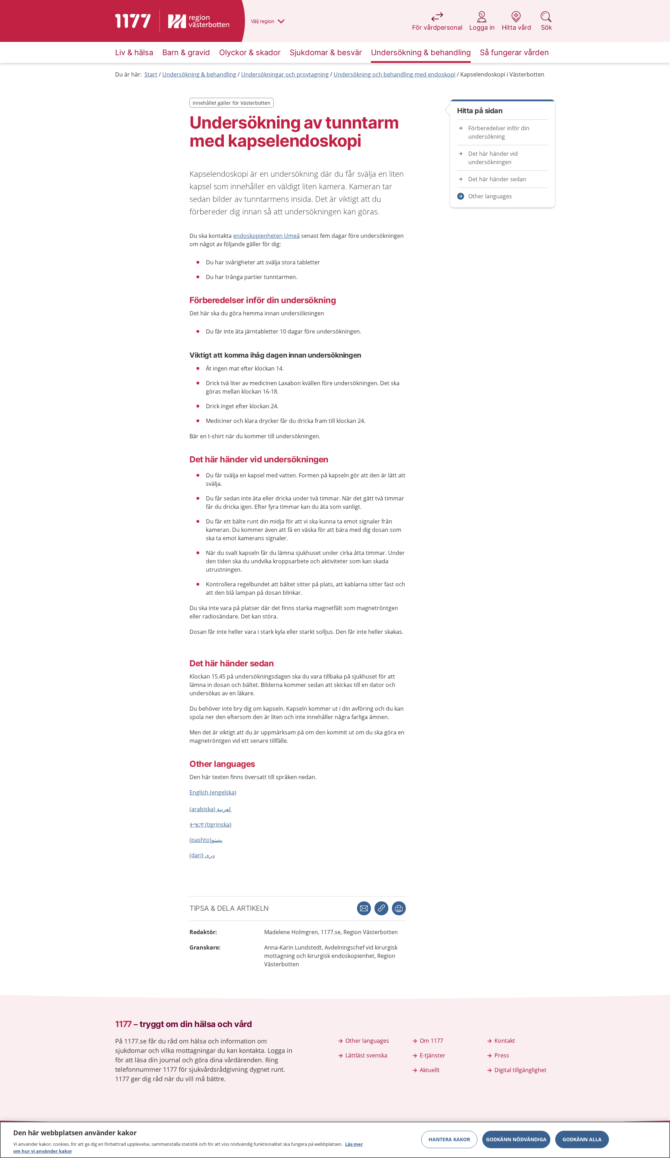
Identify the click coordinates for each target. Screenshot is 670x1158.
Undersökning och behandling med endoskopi (394, 74)
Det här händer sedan (497, 179)
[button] (399, 908)
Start (150, 74)
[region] (335, 1140)
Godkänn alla (582, 1139)
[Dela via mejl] (364, 908)
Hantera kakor (449, 1139)
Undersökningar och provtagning (285, 74)
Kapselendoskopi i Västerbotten (502, 74)
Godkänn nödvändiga (516, 1139)
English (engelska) (212, 792)
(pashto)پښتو (205, 840)
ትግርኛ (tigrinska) (210, 824)
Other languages (490, 196)
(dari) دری (202, 855)
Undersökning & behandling (199, 74)
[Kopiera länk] (381, 908)
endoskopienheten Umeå (266, 236)
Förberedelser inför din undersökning (498, 132)
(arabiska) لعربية (210, 809)
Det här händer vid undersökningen (493, 158)
